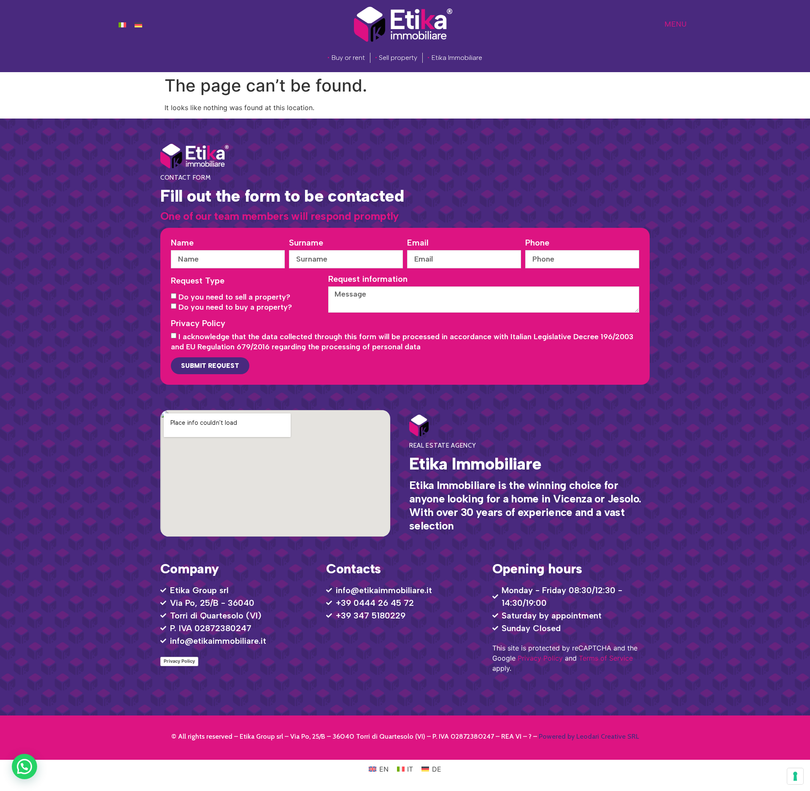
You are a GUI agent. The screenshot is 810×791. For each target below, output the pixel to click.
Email (418, 243)
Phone (537, 243)
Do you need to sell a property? (234, 297)
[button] (24, 766)
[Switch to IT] (122, 24)
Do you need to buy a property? (235, 307)
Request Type (197, 281)
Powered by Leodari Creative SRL (589, 736)
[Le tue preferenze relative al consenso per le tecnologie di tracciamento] (795, 776)
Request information (368, 279)
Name (182, 243)
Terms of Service (606, 658)
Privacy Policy (198, 323)
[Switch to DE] (138, 24)
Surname (306, 243)
